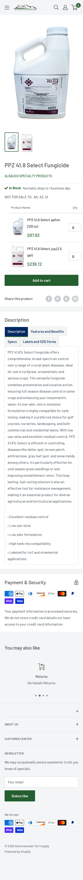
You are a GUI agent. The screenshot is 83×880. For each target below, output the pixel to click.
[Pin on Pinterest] (57, 298)
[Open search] (56, 7)
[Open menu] (7, 7)
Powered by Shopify (18, 851)
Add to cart (41, 280)
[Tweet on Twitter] (66, 298)
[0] (74, 7)
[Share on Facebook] (49, 298)
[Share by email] (75, 298)
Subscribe (20, 796)
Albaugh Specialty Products (28, 176)
